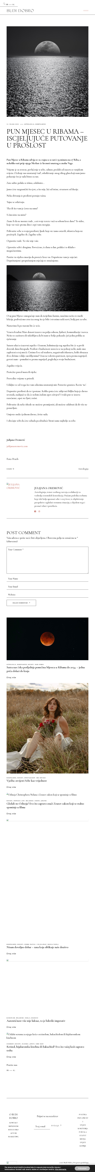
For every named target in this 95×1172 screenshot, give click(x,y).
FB (7, 4)
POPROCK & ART (19, 801)
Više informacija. (60, 1169)
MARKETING (13, 1136)
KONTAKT (13, 1123)
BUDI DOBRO (39, 664)
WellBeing (30, 801)
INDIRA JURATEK (41, 801)
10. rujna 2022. (13, 124)
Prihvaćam (82, 1168)
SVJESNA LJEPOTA (28, 1044)
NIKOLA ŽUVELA (53, 944)
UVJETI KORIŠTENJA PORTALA (83, 1128)
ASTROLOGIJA (29, 124)
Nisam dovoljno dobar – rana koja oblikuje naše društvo (37, 947)
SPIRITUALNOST (29, 778)
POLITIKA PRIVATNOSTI (82, 1118)
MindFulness (40, 124)
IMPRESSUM (13, 1126)
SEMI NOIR (40, 1044)
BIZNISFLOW (11, 1018)
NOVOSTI (31, 664)
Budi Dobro (68, 1162)
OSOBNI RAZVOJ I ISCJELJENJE (35, 944)
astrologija (83, 468)
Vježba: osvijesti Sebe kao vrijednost (27, 780)
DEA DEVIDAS (41, 778)
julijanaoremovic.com (17, 446)
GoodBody (10, 1044)
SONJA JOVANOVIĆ (31, 1018)
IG (13, 4)
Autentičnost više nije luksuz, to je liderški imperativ (36, 1021)
